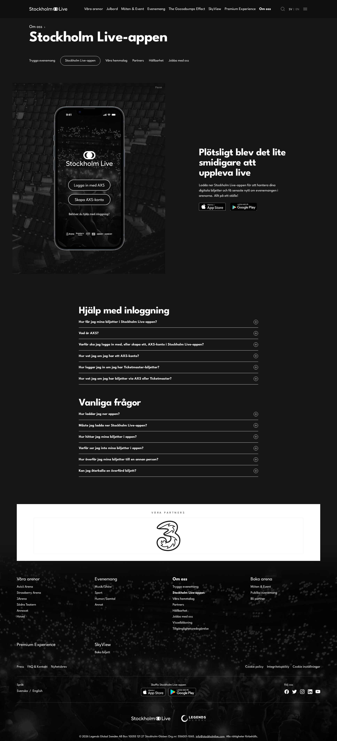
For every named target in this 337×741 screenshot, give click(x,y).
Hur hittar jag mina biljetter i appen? (108, 437)
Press (20, 666)
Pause (158, 87)
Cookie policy (254, 666)
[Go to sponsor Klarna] (134, 536)
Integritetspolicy (278, 666)
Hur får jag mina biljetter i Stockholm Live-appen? (118, 322)
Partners (178, 604)
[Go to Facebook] (286, 691)
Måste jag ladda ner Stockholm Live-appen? (113, 425)
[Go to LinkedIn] (310, 691)
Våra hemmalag (183, 598)
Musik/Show (103, 586)
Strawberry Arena (29, 592)
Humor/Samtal (105, 598)
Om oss (265, 9)
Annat (99, 604)
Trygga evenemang (186, 586)
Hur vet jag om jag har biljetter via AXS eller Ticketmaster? (125, 378)
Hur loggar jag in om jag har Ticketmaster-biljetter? (119, 367)
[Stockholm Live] (48, 9)
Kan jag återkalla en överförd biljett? (107, 470)
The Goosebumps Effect (187, 9)
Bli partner (258, 598)
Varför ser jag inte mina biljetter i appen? (111, 448)
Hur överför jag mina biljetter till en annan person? (118, 459)
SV (290, 9)
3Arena (22, 598)
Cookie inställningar (306, 666)
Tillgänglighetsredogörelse (191, 628)
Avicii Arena (25, 586)
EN (297, 9)
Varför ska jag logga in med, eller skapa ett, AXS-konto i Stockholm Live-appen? (141, 344)
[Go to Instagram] (302, 691)
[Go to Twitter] (294, 691)
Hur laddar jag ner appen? (99, 414)
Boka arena (261, 579)
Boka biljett (102, 652)
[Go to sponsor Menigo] (202, 536)
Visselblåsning (182, 622)
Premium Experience (240, 9)
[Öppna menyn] (305, 9)
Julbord (112, 9)
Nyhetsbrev (59, 666)
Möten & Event (132, 9)
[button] (282, 9)
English (38, 691)
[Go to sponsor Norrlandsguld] (66, 536)
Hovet (21, 616)
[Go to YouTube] (318, 691)
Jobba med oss (183, 616)
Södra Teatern (26, 604)
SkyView (214, 9)
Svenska (22, 691)
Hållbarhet (180, 610)
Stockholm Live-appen (189, 592)
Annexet (22, 610)
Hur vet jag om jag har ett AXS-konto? (109, 356)
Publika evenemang (264, 592)
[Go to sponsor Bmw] (270, 536)
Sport (98, 592)
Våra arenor (93, 9)
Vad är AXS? (89, 333)
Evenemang (156, 9)
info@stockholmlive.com (210, 736)
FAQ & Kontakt (37, 666)
